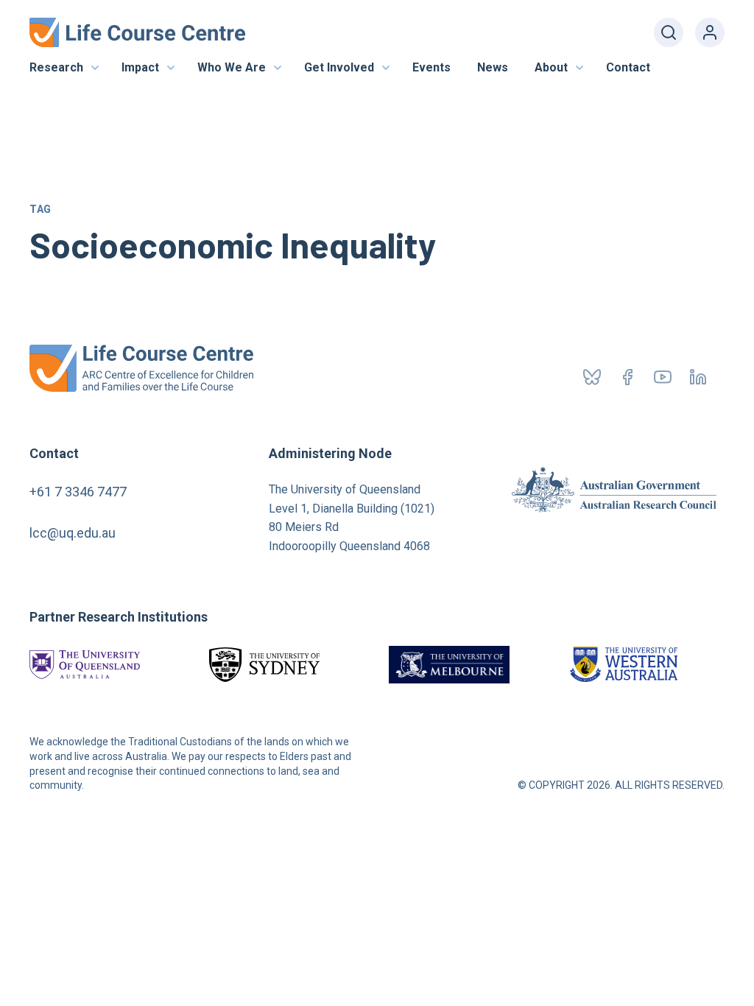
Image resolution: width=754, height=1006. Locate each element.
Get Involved (339, 67)
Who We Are (231, 67)
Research (56, 67)
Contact (628, 67)
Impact (140, 67)
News (492, 67)
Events (431, 67)
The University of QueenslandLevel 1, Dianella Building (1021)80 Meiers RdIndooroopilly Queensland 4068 (351, 517)
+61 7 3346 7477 (78, 491)
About (551, 67)
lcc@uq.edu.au (72, 533)
